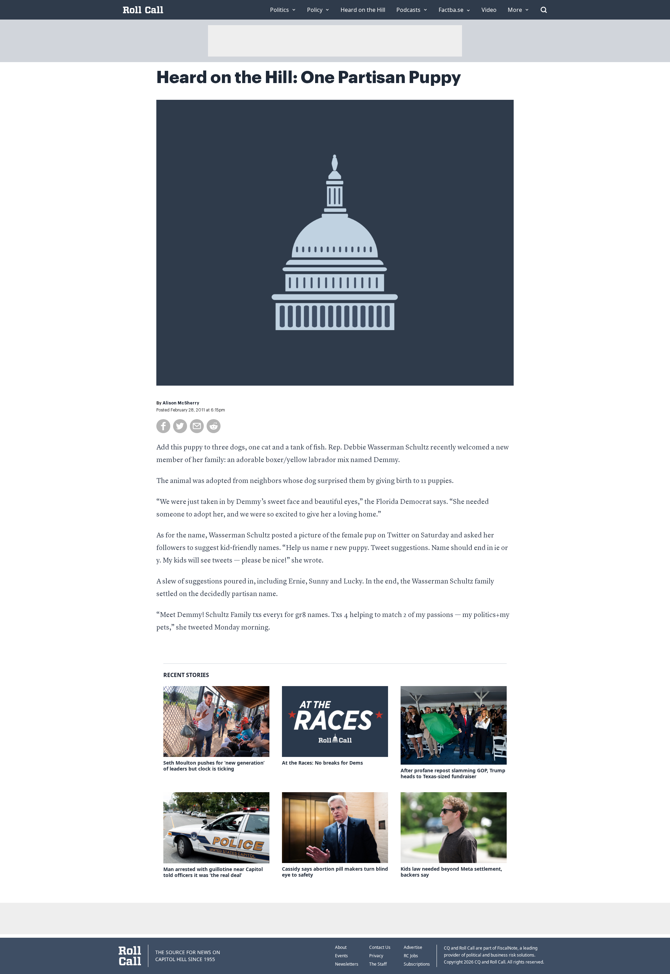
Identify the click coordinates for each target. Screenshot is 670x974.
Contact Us (379, 947)
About (341, 947)
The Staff (378, 964)
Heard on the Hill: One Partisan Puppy (308, 77)
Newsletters (346, 964)
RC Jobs (411, 956)
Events (341, 956)
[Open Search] (543, 9)
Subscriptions (417, 964)
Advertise (413, 947)
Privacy (376, 956)
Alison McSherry (181, 403)
